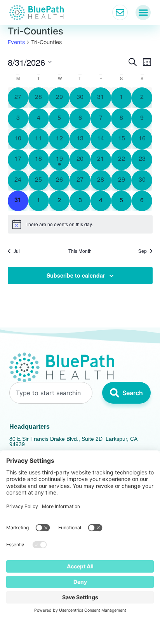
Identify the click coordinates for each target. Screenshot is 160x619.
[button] (143, 12)
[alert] (80, 224)
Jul (17, 251)
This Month (80, 251)
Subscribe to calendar (76, 275)
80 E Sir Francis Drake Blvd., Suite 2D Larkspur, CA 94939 (73, 441)
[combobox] (50, 393)
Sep (142, 251)
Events (16, 42)
